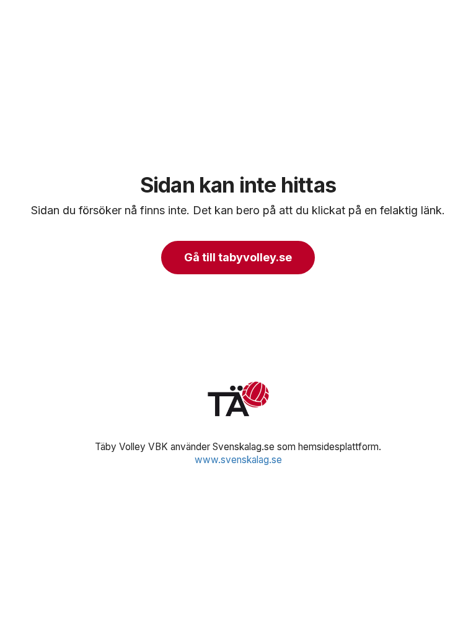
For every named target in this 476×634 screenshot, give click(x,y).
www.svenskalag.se (238, 460)
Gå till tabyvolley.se (238, 257)
